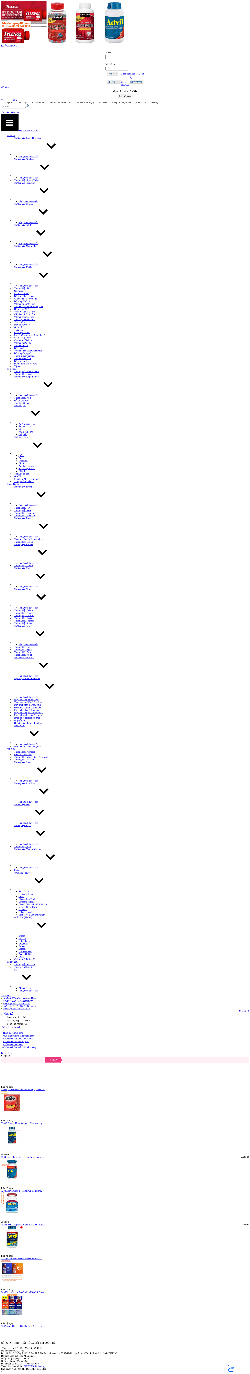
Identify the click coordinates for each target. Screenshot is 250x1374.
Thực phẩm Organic (23, 967)
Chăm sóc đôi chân (23, 340)
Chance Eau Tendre (28, 899)
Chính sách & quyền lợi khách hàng (19, 1047)
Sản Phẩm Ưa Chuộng (84, 103)
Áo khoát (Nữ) (25, 426)
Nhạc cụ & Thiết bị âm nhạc (27, 718)
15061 (4, 1089)
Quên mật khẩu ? (128, 73)
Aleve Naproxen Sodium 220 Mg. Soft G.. (26, 1224)
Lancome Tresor (26, 894)
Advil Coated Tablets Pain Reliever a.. (24, 1191)
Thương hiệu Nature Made (26, 246)
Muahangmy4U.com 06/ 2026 (16, 1003)
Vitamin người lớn (22, 343)
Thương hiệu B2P (22, 846)
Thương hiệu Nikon (23, 655)
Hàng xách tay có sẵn (28, 156)
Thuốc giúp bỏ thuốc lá (24, 319)
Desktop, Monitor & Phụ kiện (27, 707)
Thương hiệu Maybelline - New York (31, 757)
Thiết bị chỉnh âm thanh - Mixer (28, 539)
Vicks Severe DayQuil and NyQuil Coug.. (25, 1292)
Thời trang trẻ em (22, 403)
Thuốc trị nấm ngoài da (24, 356)
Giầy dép (23, 434)
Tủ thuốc (53, 1060)
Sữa (15, 969)
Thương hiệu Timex (23, 589)
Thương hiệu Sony (22, 626)
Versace (22, 938)
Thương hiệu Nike (22, 398)
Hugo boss (23, 943)
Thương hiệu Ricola (23, 288)
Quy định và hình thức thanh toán (18, 1036)
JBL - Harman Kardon (24, 657)
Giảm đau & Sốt (21, 293)
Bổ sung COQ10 (22, 301)
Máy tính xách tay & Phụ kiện (28, 715)
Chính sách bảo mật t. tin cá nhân (18, 1038)
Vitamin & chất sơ (22, 358)
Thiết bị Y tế (19, 725)
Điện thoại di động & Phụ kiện (28, 723)
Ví (20, 429)
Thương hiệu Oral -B (24, 615)
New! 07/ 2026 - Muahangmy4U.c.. (19, 1001)
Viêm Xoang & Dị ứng (24, 311)
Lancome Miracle (27, 902)
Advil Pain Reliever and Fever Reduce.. (25, 1157)
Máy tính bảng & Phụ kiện (26, 699)
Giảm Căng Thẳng (22, 337)
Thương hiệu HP (22, 508)
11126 (4, 1258)
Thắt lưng (23, 460)
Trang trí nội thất (21, 473)
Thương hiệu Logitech (24, 518)
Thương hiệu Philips (23, 613)
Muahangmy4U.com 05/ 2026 (16, 1008)
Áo (20, 458)
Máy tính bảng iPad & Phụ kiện (28, 712)
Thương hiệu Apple (23, 649)
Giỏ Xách (18, 476)
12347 (4, 1157)
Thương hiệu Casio (22, 568)
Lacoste (22, 949)
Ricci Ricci (24, 891)
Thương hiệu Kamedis (24, 752)
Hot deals (103, 103)
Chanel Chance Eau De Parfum (33, 904)
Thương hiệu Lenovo (24, 513)
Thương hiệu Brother (23, 544)
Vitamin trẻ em (21, 345)
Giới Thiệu (22, 103)
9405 (3, 1292)
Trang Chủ (8, 103)
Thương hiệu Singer (23, 486)
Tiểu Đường (19, 322)
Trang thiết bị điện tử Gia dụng (28, 702)
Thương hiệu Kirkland (24, 267)
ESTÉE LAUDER (23, 754)
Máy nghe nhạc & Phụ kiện (26, 710)
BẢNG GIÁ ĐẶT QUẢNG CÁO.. (19, 1006)
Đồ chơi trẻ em (21, 400)
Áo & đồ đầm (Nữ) (27, 424)
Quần (21, 455)
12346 (4, 1191)
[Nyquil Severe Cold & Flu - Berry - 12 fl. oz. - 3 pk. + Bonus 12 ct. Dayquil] (125, 1308)
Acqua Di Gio (25, 954)
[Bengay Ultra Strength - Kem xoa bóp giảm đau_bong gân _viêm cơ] (125, 1105)
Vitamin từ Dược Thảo (24, 304)
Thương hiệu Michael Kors (26, 371)
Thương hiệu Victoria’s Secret (27, 849)
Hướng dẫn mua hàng (13, 1033)
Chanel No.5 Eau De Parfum (32, 914)
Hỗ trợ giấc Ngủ (21, 309)
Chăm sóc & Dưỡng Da (25, 959)
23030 (4, 1123)
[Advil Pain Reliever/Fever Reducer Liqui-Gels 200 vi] (125, 1240)
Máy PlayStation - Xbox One (27, 678)
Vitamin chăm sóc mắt (24, 317)
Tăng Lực (18, 330)
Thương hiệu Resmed (24, 620)
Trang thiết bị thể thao (24, 481)
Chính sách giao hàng (13, 1044)
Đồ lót (21, 463)
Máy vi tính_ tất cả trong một (27, 746)
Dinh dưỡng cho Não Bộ (25, 363)
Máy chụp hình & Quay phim (27, 705)
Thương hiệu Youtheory (24, 159)
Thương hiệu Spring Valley (26, 180)
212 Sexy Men (25, 951)
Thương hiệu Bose (22, 652)
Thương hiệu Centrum (24, 204)
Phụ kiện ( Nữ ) (26, 432)
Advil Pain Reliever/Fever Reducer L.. (24, 1258)
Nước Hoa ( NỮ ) (22, 873)
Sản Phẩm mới (38, 103)
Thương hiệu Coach (23, 374)
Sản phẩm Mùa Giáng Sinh (26, 479)
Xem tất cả (244, 1011)
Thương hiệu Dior (22, 804)
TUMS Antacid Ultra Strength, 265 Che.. (26, 1089)
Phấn (16, 870)
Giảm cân (18, 327)
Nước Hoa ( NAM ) (23, 917)
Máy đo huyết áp (22, 324)
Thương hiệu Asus (22, 510)
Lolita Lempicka (26, 912)
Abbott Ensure (25, 988)
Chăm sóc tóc (20, 291)
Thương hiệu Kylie (22, 825)
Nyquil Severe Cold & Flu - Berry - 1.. (24, 1326)
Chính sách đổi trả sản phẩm (16, 1041)
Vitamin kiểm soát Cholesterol (28, 350)
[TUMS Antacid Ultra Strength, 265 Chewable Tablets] (125, 1071)
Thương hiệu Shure (23, 623)
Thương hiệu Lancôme (24, 783)
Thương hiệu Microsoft (24, 515)
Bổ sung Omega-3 (22, 353)
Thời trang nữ (20, 405)
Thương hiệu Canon (23, 565)
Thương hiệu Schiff (23, 225)
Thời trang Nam (21, 437)
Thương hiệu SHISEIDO (25, 759)
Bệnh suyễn (19, 348)
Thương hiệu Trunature (24, 183)
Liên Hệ (154, 103)
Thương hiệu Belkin (23, 610)
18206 (4, 1224)
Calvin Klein (24, 941)
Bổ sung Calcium (22, 332)
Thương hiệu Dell (22, 647)
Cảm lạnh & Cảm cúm (24, 314)
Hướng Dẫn (141, 103)
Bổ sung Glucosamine (24, 296)
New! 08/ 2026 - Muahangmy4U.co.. (20, 998)
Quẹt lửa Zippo (21, 720)
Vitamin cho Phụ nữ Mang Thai (28, 306)
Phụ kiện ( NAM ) (27, 468)
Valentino (23, 909)
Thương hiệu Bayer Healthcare (28, 138)
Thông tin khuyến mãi (121, 103)
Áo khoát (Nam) (26, 466)
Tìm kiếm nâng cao (10, 112)
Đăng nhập (112, 74)
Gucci (21, 896)
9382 (3, 1326)
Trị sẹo (17, 366)
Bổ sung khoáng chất (24, 361)
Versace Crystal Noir (28, 907)
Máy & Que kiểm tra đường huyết (29, 335)
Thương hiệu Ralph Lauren (26, 376)
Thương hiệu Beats (23, 618)
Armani (22, 946)
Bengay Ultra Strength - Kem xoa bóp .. (26, 1123)
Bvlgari (22, 936)
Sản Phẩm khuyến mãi (60, 103)
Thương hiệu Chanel (23, 762)
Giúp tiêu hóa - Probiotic (25, 298)
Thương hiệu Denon (23, 542)
